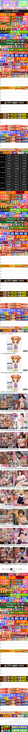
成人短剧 (24, 187)
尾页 (14, 571)
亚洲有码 (9, 158)
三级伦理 (9, 160)
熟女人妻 (17, 181)
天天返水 (24, 173)
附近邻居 (9, 166)
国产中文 (9, 187)
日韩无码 (24, 189)
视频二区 (3, 162)
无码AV (2, 177)
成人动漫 (24, 158)
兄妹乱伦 (17, 187)
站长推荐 (3, 167)
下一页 (20, 569)
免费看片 (3, 188)
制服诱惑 (24, 184)
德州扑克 (24, 171)
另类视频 (24, 163)
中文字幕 (17, 160)
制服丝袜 (17, 163)
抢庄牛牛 (17, 171)
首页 (3, 569)
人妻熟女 (9, 163)
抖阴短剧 (17, 189)
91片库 (9, 179)
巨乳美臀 (24, 160)
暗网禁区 (9, 184)
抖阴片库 (3, 183)
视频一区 (3, 156)
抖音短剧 (9, 176)
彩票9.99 (9, 173)
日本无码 (24, 155)
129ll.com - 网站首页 (11, 11)
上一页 (7, 569)
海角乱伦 (17, 184)
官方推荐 (3, 172)
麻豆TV (16, 176)
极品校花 (9, 189)
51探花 (24, 176)
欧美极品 (17, 158)
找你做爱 (24, 166)
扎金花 (16, 173)
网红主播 (17, 155)
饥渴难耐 (17, 166)
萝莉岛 (24, 179)
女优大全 (17, 179)
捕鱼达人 (9, 171)
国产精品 (9, 155)
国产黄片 (9, 181)
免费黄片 (24, 181)
